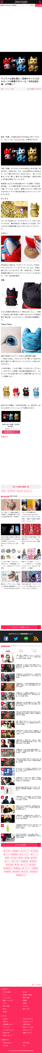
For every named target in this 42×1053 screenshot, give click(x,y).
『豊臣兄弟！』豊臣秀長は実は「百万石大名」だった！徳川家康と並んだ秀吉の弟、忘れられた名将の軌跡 (28, 816)
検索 (40, 2)
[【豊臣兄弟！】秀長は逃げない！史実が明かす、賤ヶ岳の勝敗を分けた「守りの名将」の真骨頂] (8, 677)
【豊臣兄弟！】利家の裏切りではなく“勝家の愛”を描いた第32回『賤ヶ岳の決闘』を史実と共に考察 (28, 703)
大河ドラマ (26, 851)
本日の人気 (6, 1033)
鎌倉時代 (8, 872)
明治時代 (34, 861)
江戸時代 (8, 851)
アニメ (7, 854)
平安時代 (35, 851)
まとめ (25, 992)
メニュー (1, 2)
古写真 (5, 1012)
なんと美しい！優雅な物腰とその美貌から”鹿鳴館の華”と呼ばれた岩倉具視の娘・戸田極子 (10, 514)
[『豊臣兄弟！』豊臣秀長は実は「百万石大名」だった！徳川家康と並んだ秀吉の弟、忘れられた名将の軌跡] (8, 819)
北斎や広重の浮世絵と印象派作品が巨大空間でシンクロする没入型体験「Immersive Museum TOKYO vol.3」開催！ (10, 541)
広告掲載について (8, 1024)
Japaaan (21, 2)
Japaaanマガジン (28, 1019)
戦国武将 (15, 854)
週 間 (20, 650)
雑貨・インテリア (5, 89)
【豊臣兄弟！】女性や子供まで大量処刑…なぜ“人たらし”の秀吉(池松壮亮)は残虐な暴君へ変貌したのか (28, 732)
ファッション (7, 998)
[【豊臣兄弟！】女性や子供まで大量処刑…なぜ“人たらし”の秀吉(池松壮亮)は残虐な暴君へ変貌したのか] (8, 734)
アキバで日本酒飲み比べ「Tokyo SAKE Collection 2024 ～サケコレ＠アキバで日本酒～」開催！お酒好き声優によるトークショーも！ (31, 516)
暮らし (5, 1009)
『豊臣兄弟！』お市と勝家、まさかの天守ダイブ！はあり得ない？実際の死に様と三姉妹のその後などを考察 (28, 798)
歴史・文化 (26, 1009)
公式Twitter (16, 638)
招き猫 (20, 491)
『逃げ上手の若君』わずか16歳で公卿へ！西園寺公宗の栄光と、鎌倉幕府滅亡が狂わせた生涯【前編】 (28, 835)
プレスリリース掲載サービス (20, 627)
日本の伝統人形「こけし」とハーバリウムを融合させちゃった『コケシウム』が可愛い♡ (31, 586)
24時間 (7, 650)
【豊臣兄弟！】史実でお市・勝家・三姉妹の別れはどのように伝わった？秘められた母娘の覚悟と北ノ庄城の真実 (28, 779)
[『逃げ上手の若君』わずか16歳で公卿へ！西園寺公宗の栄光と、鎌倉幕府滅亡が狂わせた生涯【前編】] (8, 838)
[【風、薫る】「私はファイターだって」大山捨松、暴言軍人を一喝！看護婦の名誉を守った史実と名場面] (8, 725)
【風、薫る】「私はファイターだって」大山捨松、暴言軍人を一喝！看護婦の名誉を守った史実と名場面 (28, 722)
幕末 (21, 858)
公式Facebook (6, 638)
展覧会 (36, 868)
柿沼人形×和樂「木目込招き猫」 (11, 425)
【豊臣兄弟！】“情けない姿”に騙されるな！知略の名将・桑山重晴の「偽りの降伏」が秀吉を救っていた (28, 666)
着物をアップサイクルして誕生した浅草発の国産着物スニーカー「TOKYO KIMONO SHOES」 (11, 586)
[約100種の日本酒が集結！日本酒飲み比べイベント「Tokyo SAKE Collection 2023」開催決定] (31, 530)
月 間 (34, 650)
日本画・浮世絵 (27, 995)
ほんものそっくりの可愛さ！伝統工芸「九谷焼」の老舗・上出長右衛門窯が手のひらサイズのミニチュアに (28, 769)
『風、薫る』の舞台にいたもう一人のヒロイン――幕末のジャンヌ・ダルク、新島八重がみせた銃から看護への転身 (28, 656)
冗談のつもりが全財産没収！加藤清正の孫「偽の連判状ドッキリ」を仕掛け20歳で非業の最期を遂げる (28, 807)
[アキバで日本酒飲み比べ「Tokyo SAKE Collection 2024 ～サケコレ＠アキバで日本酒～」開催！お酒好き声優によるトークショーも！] (31, 505)
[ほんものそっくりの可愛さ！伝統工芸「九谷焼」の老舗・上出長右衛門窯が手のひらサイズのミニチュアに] (8, 772)
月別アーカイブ (27, 1030)
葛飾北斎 (34, 872)
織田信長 (25, 861)
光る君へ (26, 872)
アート (5, 995)
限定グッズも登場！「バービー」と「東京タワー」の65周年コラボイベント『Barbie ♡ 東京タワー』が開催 (31, 565)
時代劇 (35, 858)
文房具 (33, 865)
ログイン (33, 5)
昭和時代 (17, 872)
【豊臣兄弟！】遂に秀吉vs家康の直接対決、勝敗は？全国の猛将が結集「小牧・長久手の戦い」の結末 (28, 751)
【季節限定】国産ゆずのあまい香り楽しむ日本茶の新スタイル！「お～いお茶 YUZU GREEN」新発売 (28, 826)
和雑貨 (25, 1000)
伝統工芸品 (12, 491)
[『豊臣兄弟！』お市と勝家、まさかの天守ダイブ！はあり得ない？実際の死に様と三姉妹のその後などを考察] (8, 800)
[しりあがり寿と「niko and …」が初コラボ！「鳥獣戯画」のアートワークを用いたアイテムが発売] (10, 554)
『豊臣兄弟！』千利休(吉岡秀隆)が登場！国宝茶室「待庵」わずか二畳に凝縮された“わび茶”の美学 (28, 685)
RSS (36, 638)
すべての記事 (6, 992)
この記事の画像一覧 (22, 487)
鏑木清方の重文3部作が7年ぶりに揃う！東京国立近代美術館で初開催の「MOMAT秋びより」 (28, 788)
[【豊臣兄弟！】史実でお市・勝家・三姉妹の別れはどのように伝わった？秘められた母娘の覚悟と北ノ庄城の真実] (8, 781)
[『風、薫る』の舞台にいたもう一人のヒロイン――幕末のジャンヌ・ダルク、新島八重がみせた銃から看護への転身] (8, 659)
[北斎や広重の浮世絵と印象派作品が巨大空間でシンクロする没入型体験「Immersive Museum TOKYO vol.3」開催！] (10, 530)
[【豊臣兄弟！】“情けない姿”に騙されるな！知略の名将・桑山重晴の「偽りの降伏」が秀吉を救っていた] (8, 668)
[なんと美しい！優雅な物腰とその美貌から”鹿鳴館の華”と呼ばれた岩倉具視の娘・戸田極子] (10, 505)
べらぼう (16, 861)
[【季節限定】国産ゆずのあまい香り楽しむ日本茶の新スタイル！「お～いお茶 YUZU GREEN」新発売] (8, 828)
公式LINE (26, 638)
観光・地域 (6, 1006)
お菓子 (15, 858)
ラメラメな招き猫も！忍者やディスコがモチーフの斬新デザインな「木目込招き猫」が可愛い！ (20, 81)
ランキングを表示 (20, 845)
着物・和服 (26, 998)
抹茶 (18, 865)
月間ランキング (7, 1035)
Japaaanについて (28, 1021)
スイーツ (35, 854)
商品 (12, 89)
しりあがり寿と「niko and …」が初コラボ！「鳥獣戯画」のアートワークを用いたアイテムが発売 (10, 565)
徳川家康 (10, 865)
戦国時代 (16, 851)
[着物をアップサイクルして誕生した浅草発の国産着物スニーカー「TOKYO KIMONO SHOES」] (10, 577)
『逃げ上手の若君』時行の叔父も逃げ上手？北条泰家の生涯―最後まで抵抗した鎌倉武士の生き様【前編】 (28, 713)
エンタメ (25, 1006)
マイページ (6, 1027)
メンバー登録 (39, 5)
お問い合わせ (27, 1024)
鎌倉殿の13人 (22, 875)
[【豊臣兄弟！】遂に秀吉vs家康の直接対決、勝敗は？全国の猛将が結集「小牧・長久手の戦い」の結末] (8, 753)
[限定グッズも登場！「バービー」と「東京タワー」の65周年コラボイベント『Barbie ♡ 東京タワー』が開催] (31, 554)
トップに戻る (37, 985)
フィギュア (27, 868)
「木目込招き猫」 (19, 139)
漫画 (28, 858)
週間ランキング (27, 1033)
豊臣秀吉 (18, 868)
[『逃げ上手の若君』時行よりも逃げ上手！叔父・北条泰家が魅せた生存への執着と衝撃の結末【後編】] (8, 762)
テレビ (9, 861)
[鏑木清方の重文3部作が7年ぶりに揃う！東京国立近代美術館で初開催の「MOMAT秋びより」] (8, 790)
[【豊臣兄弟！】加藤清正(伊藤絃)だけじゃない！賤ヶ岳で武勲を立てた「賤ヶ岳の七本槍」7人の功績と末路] (8, 696)
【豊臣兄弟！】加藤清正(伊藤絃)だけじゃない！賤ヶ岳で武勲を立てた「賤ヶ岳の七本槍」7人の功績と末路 (28, 694)
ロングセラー (25, 854)
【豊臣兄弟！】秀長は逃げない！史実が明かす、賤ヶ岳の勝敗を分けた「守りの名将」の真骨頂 (28, 675)
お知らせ (5, 1021)
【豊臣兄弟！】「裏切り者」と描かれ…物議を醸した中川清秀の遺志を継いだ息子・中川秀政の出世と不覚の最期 (28, 741)
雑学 (8, 858)
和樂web (4, 436)
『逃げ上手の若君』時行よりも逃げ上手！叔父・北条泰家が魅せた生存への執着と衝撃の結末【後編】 (28, 760)
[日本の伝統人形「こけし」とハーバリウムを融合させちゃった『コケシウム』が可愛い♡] (31, 577)
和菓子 (25, 1003)
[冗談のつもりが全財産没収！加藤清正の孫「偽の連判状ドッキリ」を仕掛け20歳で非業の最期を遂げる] (8, 809)
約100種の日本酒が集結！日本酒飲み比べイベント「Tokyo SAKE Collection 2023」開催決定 (31, 540)
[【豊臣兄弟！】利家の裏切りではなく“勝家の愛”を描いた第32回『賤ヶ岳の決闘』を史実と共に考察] (8, 706)
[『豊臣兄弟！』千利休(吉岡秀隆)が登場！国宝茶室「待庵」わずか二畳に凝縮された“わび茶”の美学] (8, 687)
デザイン (25, 865)
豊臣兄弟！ (8, 868)
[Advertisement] (21, 29)
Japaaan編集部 (31, 89)
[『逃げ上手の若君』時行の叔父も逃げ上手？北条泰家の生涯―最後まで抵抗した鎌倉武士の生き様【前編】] (8, 715)
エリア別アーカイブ (8, 1030)
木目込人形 (29, 491)
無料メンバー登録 (28, 1027)
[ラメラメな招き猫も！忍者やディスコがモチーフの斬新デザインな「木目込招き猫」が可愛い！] (21, 64)
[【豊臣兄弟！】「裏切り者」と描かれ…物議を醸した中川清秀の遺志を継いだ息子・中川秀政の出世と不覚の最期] (8, 743)
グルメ (5, 1003)
